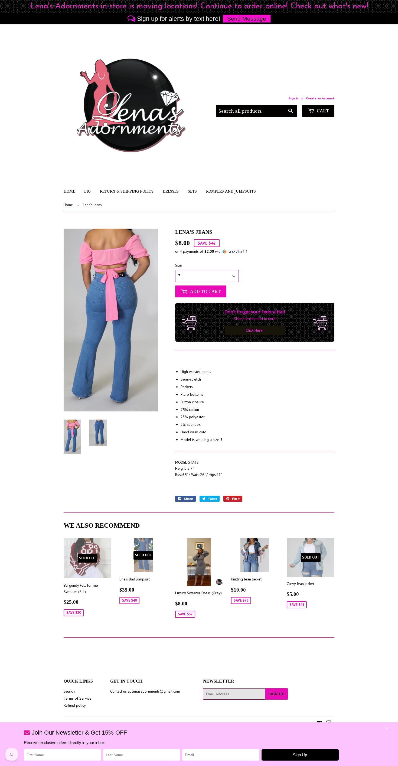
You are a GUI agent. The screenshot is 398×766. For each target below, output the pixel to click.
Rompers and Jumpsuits (231, 191)
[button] (254, 251)
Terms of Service (78, 698)
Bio (87, 191)
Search (69, 691)
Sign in (294, 98)
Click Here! (254, 330)
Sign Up (276, 694)
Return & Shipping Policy (127, 191)
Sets (192, 191)
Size (178, 265)
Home (69, 191)
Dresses (171, 191)
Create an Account (320, 98)
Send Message (246, 18)
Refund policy (75, 705)
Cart (322, 110)
